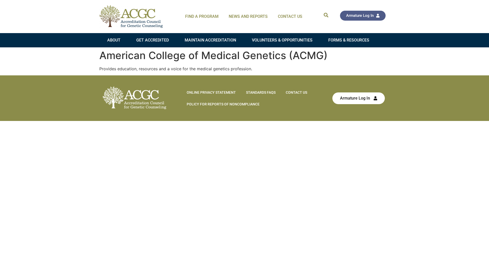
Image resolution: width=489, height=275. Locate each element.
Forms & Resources (348, 40)
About (113, 40)
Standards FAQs (261, 92)
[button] (326, 15)
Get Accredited (152, 40)
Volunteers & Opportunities (282, 40)
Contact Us (290, 16)
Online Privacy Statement (211, 92)
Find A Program (202, 16)
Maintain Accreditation (210, 40)
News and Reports (248, 16)
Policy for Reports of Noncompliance (223, 104)
